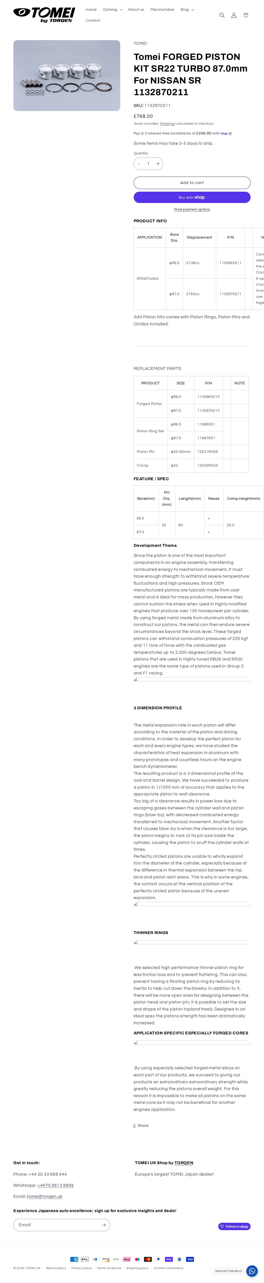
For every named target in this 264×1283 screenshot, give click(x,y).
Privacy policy (81, 1268)
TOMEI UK (33, 1268)
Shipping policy (137, 1268)
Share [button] (143, 1126)
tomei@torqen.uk (44, 1196)
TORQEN (183, 1163)
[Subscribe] (104, 1225)
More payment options (192, 209)
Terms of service (109, 1268)
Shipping (167, 123)
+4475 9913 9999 (56, 1185)
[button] (112, 9)
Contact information (169, 1268)
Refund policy (56, 1268)
